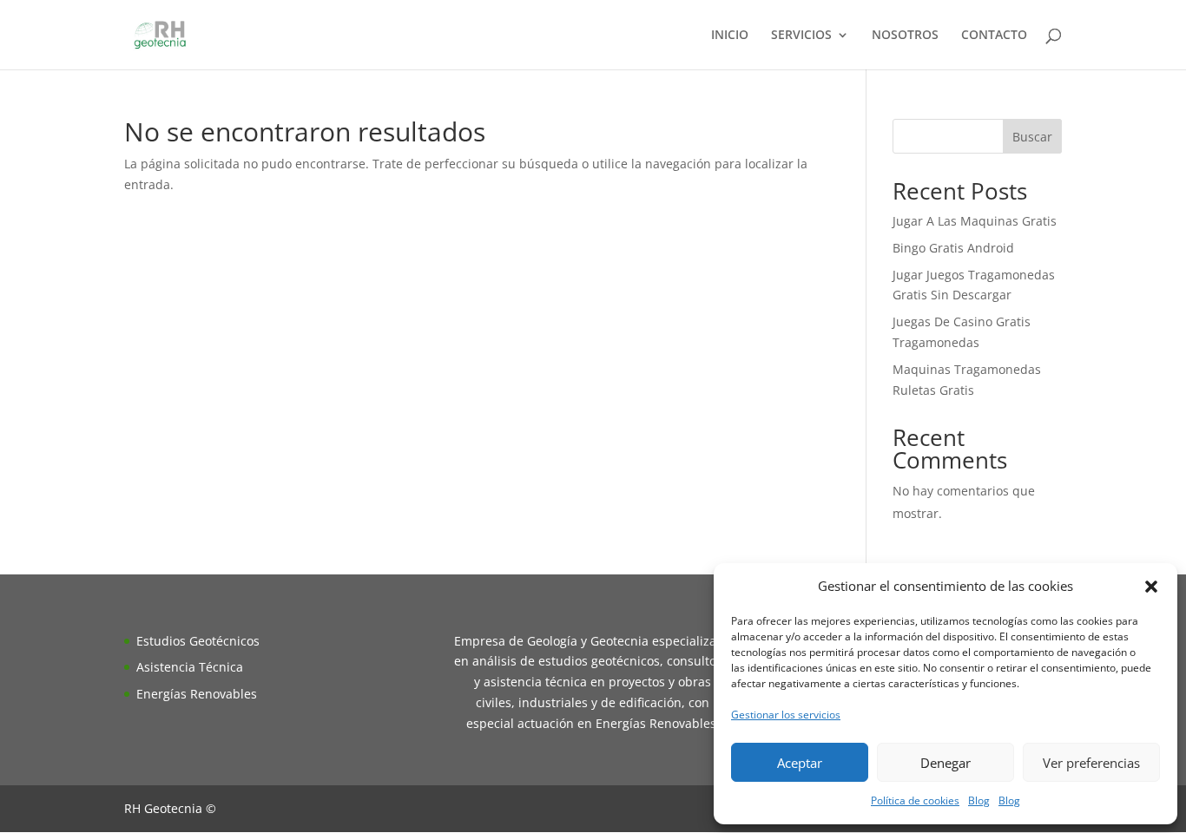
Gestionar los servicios (785, 714)
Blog (979, 800)
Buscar (1032, 136)
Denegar (945, 762)
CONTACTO (994, 36)
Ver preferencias (1091, 762)
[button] (1151, 586)
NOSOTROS (905, 36)
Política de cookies (915, 800)
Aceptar (799, 762)
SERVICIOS (801, 36)
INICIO (729, 36)
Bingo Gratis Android (953, 247)
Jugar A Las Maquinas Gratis (975, 221)
